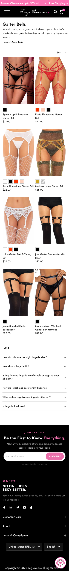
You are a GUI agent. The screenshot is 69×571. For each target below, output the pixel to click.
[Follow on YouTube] (24, 507)
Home (5, 42)
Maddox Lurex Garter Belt (49, 186)
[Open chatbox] (60, 563)
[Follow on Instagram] (11, 507)
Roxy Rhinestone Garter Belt (18, 186)
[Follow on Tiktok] (31, 507)
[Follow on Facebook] (4, 507)
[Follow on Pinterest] (17, 507)
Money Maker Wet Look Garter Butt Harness (48, 327)
